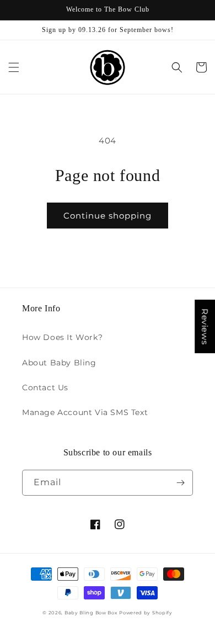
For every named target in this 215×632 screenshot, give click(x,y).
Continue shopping (107, 215)
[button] (14, 67)
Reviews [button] (205, 326)
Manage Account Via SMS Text (85, 412)
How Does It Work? (62, 337)
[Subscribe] (180, 483)
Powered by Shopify (146, 612)
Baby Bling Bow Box (90, 612)
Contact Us (45, 387)
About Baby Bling (59, 363)
